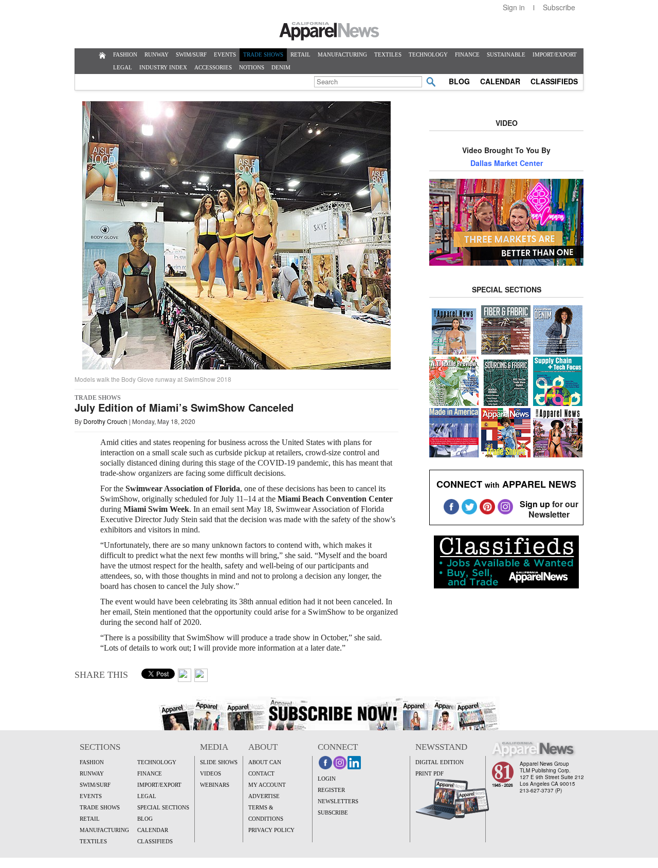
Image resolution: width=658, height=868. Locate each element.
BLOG (459, 81)
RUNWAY (156, 54)
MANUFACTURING (342, 54)
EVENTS (225, 54)
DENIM (280, 67)
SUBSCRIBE (333, 812)
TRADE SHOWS (263, 54)
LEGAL (122, 67)
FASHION (125, 54)
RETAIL (300, 54)
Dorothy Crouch (105, 421)
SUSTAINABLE (506, 54)
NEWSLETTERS (338, 801)
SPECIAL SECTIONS (163, 807)
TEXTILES (387, 54)
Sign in (514, 7)
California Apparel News (329, 31)
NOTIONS (251, 67)
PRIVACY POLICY (271, 830)
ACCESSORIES (213, 67)
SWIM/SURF (191, 54)
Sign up (535, 504)
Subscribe (559, 7)
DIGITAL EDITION (439, 762)
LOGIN (327, 778)
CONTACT (261, 773)
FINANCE (467, 54)
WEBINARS (214, 785)
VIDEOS (210, 773)
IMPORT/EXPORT (555, 54)
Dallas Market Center (506, 163)
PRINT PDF (429, 773)
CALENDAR (500, 81)
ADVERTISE (264, 796)
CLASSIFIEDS (554, 81)
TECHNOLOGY (428, 54)
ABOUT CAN (264, 762)
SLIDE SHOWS (218, 762)
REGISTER (331, 790)
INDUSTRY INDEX (163, 67)
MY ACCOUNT (267, 785)
